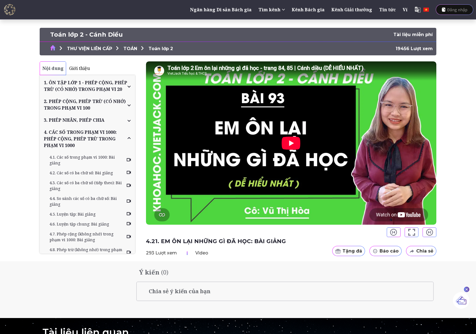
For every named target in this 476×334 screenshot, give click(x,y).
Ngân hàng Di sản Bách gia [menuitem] (220, 10)
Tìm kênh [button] (269, 10)
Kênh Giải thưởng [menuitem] (351, 10)
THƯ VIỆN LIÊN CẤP (89, 48)
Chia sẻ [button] (424, 251)
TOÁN (130, 48)
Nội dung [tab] (53, 68)
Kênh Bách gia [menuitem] (308, 10)
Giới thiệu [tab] (79, 68)
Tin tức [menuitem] (387, 10)
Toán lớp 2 (160, 48)
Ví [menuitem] (405, 10)
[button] (87, 86)
